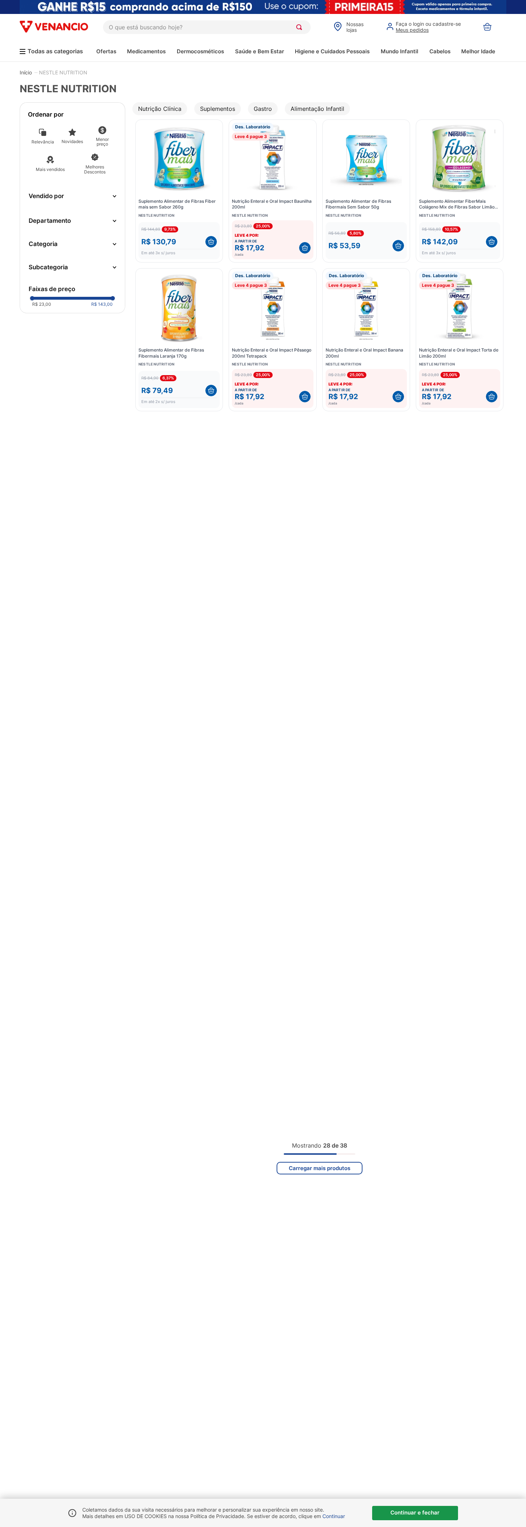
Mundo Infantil (399, 51)
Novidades (72, 141)
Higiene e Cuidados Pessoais (332, 51)
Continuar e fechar (414, 1512)
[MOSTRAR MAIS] (319, 1168)
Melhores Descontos (95, 169)
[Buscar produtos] (300, 27)
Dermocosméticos (200, 51)
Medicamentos (146, 51)
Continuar (333, 1516)
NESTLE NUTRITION (63, 72)
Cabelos (439, 51)
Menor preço (102, 141)
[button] (72, 221)
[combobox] (207, 27)
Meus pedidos (412, 30)
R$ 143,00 (102, 304)
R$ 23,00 (41, 304)
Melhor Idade (478, 51)
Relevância (42, 141)
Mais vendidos (50, 169)
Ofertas (106, 51)
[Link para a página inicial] (26, 72)
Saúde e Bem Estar (259, 51)
